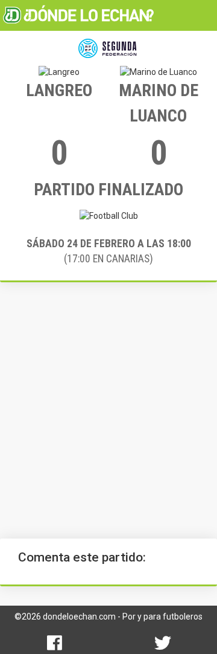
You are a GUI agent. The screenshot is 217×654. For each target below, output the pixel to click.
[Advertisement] (108, 410)
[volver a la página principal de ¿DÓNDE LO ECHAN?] (78, 15)
